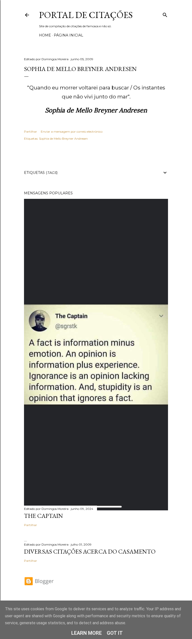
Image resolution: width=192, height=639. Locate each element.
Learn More (86, 633)
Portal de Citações (86, 15)
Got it (115, 633)
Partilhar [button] (30, 131)
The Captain (43, 516)
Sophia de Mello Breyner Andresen (63, 138)
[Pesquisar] (165, 14)
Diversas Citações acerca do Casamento (90, 551)
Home (45, 35)
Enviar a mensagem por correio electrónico (71, 131)
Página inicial (68, 35)
